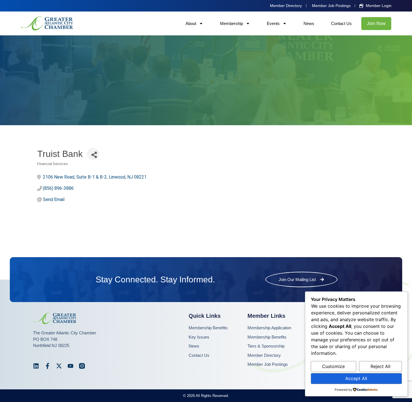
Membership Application (269, 327)
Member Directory (264, 355)
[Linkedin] (36, 366)
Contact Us (341, 23)
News (309, 23)
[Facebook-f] (47, 366)
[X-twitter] (59, 366)
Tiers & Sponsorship (265, 346)
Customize (333, 366)
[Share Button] (93, 154)
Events (273, 23)
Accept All (356, 378)
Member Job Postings (267, 364)
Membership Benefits (208, 327)
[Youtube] (70, 366)
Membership (231, 23)
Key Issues (199, 337)
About (191, 23)
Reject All (380, 366)
